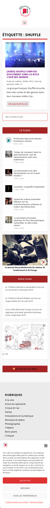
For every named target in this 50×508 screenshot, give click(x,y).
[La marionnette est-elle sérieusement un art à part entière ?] (8, 172)
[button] (45, 445)
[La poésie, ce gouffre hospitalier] (8, 188)
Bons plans (25, 279)
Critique (9, 435)
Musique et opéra (15, 419)
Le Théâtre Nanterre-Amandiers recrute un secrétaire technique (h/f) (24, 288)
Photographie (12, 423)
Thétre (9, 427)
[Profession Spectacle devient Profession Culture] (8, 140)
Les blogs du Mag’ (26, 369)
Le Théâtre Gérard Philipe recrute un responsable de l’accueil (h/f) (23, 299)
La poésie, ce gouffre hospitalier (29, 186)
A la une (9, 399)
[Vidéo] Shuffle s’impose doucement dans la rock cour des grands (23, 74)
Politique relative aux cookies (17, 502)
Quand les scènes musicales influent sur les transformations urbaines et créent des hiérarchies (28, 203)
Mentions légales (36, 502)
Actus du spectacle (15, 403)
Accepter (25, 480)
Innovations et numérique (19, 415)
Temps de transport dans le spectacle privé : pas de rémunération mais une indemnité (27, 156)
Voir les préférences (25, 495)
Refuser (25, 488)
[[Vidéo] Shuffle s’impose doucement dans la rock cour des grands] (25, 54)
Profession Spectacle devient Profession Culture (28, 139)
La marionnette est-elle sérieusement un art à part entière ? (27, 173)
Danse (8, 411)
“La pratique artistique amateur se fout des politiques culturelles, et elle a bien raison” (29, 222)
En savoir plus (18, 104)
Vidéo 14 (18, 84)
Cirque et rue (12, 407)
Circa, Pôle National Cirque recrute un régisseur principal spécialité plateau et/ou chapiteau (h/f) (23, 312)
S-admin (18, 81)
